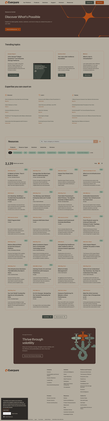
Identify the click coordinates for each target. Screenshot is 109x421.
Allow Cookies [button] (7, 413)
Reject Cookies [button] (15, 413)
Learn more (5, 410)
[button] (8, 416)
